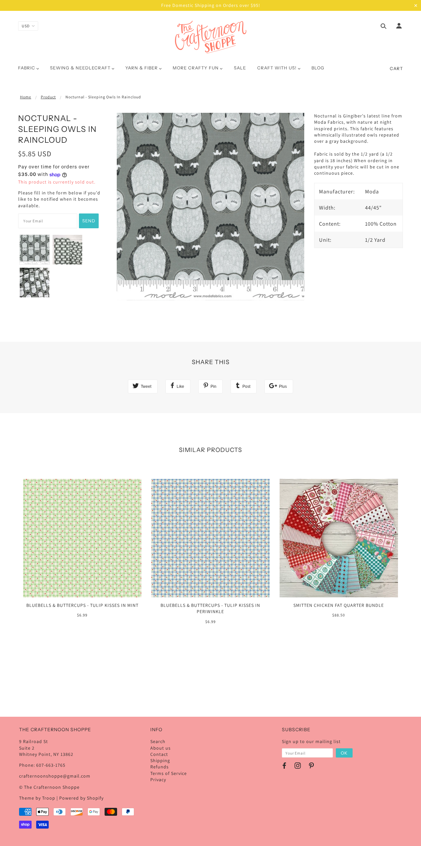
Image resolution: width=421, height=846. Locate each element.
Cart (396, 68)
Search (157, 741)
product (48, 96)
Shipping (160, 760)
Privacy (158, 780)
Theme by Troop (37, 798)
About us (160, 748)
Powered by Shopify (81, 798)
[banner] (210, 37)
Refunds (159, 767)
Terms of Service (168, 773)
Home (25, 96)
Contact (159, 754)
